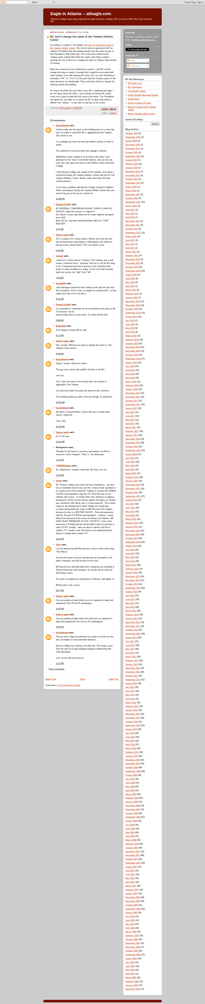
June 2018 (130, 370)
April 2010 (130, 744)
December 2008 (132, 806)
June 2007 (130, 874)
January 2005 (131, 985)
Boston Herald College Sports (141, 114)
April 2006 (130, 928)
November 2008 (132, 809)
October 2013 (131, 584)
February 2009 (132, 798)
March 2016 (130, 473)
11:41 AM (60, 442)
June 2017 (130, 416)
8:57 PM (60, 590)
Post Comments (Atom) (69, 685)
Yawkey (112, 113)
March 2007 (130, 886)
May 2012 (130, 649)
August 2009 (131, 775)
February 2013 (132, 615)
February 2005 (132, 981)
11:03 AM (60, 427)
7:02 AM (60, 278)
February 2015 (132, 523)
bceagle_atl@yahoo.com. (144, 40)
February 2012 (132, 660)
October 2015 (131, 492)
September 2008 (133, 817)
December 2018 (132, 347)
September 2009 (133, 771)
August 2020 (131, 275)
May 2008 (130, 832)
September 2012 (133, 634)
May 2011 (129, 695)
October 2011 (131, 676)
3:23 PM (60, 475)
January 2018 (131, 389)
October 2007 (131, 859)
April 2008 (130, 836)
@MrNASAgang (63, 466)
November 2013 (132, 580)
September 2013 (133, 588)
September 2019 (133, 313)
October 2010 (131, 722)
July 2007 (129, 871)
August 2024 (131, 160)
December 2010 (132, 714)
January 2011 (131, 710)
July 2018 (129, 366)
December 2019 (132, 301)
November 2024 (132, 149)
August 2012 (131, 638)
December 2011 (132, 668)
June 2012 (130, 645)
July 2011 (129, 687)
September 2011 (132, 680)
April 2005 (130, 974)
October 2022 (131, 198)
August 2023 (131, 187)
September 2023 (133, 183)
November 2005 (132, 947)
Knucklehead (62, 125)
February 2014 (132, 569)
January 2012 (131, 664)
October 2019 (131, 309)
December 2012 (132, 622)
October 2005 (131, 951)
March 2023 (130, 191)
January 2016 (131, 481)
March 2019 (130, 336)
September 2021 (133, 233)
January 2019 (131, 343)
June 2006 (130, 920)
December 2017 (132, 393)
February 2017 (132, 431)
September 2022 (133, 202)
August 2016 (131, 454)
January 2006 (131, 939)
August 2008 (131, 821)
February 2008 (132, 844)
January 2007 (131, 893)
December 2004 (132, 989)
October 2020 (131, 267)
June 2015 (130, 508)
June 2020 (130, 278)
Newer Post (50, 679)
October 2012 (131, 630)
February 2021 (132, 255)
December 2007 (132, 852)
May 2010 (130, 741)
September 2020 (133, 271)
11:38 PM (60, 199)
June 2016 (130, 462)
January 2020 (131, 298)
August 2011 (131, 683)
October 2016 (131, 446)
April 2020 (130, 286)
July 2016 (129, 458)
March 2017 (130, 427)
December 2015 (132, 485)
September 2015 (133, 496)
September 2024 (133, 156)
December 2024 (132, 145)
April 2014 (130, 561)
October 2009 (131, 767)
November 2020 (132, 263)
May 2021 (130, 244)
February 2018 (132, 385)
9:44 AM (60, 354)
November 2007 (132, 855)
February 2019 (132, 340)
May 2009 (130, 787)
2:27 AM (60, 229)
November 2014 (132, 534)
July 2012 (129, 641)
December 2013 (132, 576)
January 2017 (131, 435)
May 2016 (130, 466)
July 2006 (129, 916)
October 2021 (131, 229)
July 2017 (129, 412)
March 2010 (130, 748)
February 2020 (132, 294)
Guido (59, 481)
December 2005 (132, 943)
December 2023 (132, 171)
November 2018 (132, 351)
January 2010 (131, 756)
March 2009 (130, 794)
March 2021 (130, 252)
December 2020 (132, 259)
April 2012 (130, 653)
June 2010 (130, 737)
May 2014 (130, 557)
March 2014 (130, 565)
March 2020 (130, 290)
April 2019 (130, 332)
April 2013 (130, 607)
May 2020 (130, 282)
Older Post (114, 679)
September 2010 (133, 725)
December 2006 (132, 897)
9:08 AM (60, 320)
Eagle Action (134, 99)
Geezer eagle (62, 235)
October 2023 (131, 179)
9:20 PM (60, 627)
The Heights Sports (137, 91)
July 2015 (129, 504)
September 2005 (133, 955)
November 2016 (132, 443)
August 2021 (131, 236)
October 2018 (131, 355)
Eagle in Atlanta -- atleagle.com (80, 13)
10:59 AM (60, 402)
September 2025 (133, 137)
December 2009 (132, 760)
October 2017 (131, 401)
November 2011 (132, 672)
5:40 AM (60, 250)
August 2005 (131, 958)
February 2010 (132, 752)
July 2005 (129, 962)
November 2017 (132, 397)
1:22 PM (60, 663)
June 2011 (130, 691)
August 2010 (131, 729)
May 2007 (130, 878)
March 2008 (130, 840)
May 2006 (130, 924)
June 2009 (130, 783)
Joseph (59, 256)
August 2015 (131, 500)
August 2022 (131, 206)
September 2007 (133, 863)
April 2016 (130, 469)
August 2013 (131, 592)
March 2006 (130, 932)
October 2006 (131, 905)
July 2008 (129, 825)
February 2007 (132, 890)
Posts (132, 60)
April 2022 (130, 217)
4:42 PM (60, 539)
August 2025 (131, 141)
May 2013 (130, 603)
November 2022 (132, 194)
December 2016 (132, 439)
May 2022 (130, 214)
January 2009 (131, 802)
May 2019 (130, 328)
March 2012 (130, 657)
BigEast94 (61, 326)
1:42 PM (60, 460)
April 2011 (130, 699)
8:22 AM (60, 299)
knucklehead (62, 359)
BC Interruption (135, 87)
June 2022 (130, 210)
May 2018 (130, 374)
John (58, 545)
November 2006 (132, 901)
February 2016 (132, 477)
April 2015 (130, 515)
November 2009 (132, 764)
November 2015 (132, 489)
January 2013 (131, 618)
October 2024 (131, 152)
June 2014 (130, 553)
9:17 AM (60, 335)
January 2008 (131, 848)
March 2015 (130, 519)
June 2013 (130, 599)
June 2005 (130, 966)
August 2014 (131, 546)
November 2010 (132, 718)
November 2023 (132, 175)
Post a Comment (56, 669)
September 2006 (133, 909)
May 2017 (130, 420)
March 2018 (130, 382)
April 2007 (130, 882)
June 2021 (130, 240)
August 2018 (131, 363)
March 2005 (130, 978)
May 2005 (130, 970)
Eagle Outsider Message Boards (143, 95)
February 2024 (132, 164)
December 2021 (132, 221)
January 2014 (131, 573)
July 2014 (129, 550)
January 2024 (131, 168)
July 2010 (129, 733)
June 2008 (130, 829)
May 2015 (130, 512)
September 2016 (133, 450)
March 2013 (130, 611)
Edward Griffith (63, 204)
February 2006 (132, 935)
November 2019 (132, 305)
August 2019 (131, 317)
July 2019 (129, 320)
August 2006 (131, 913)
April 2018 (130, 378)
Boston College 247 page (139, 103)
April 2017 (130, 424)
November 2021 (132, 225)
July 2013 (129, 595)
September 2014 (133, 542)
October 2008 (131, 813)
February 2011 (132, 706)
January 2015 (131, 527)
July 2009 (129, 779)
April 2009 (130, 790)
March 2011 (130, 703)
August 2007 (131, 867)
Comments (134, 66)
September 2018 (133, 359)
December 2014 (132, 531)
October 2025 (131, 133)
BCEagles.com (135, 83)
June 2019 (130, 324)
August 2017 (131, 408)
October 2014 (131, 538)
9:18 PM (60, 609)
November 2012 (132, 626)
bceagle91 (61, 283)
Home (82, 679)
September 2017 (133, 404)
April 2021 (130, 248)
